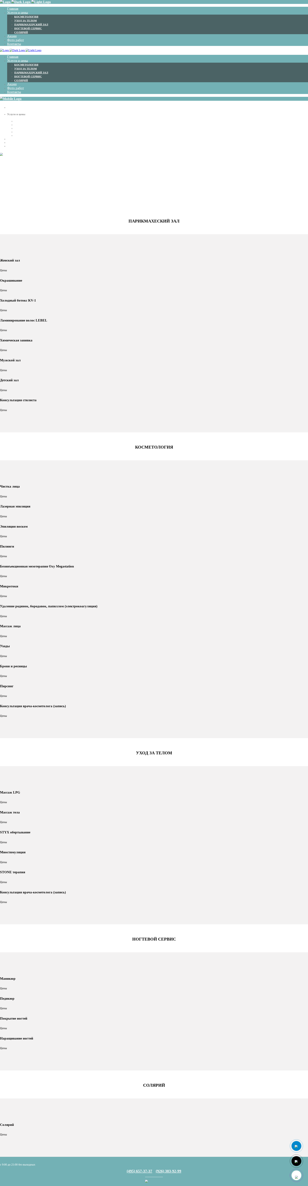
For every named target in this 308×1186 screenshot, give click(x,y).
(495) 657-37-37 (139, 1171)
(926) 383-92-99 (168, 1171)
